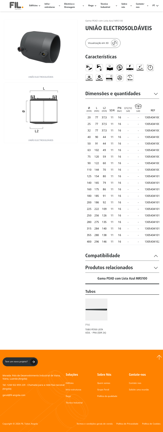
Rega (91, 5)
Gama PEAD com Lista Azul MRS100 (104, 20)
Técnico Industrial (105, 6)
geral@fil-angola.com (14, 395)
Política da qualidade (107, 396)
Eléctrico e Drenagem (69, 6)
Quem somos (103, 383)
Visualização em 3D (98, 42)
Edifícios (33, 5)
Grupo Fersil (103, 389)
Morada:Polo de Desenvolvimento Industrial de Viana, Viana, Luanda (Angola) (31, 377)
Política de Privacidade (127, 424)
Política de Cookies (151, 424)
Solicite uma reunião (139, 389)
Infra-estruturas (50, 6)
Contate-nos (135, 383)
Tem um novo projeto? (16, 361)
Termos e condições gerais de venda (95, 424)
